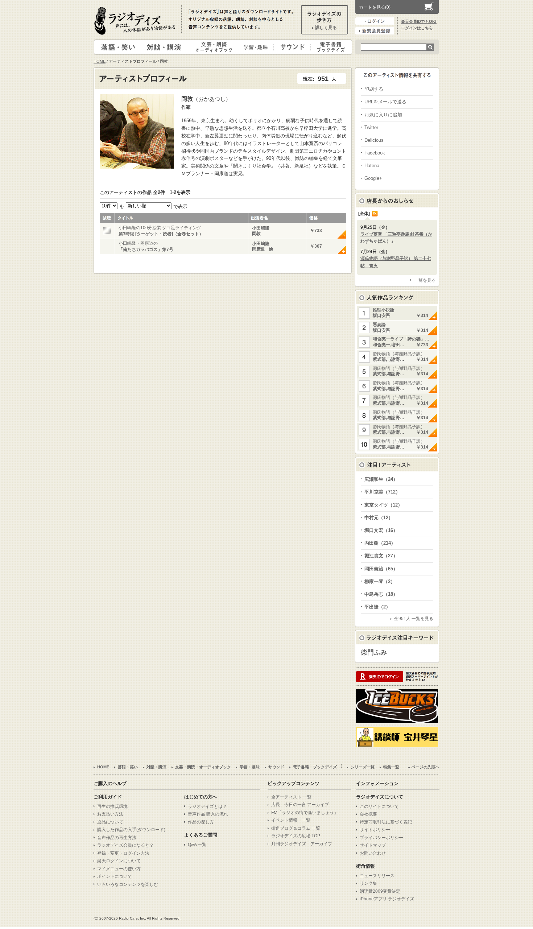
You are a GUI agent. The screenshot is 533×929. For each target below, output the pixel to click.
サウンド (290, 47)
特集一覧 (391, 767)
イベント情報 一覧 (290, 820)
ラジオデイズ (136, 20)
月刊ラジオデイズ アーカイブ (301, 843)
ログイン (374, 21)
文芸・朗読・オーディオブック (216, 47)
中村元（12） (378, 517)
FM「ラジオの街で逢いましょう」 (304, 812)
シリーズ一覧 (363, 767)
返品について (110, 822)
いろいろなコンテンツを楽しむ (127, 884)
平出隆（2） (377, 607)
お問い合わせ (373, 853)
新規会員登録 (374, 30)
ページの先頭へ (425, 767)
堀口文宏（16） (381, 530)
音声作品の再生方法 (116, 837)
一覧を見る (425, 280)
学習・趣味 (256, 47)
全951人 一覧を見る (413, 618)
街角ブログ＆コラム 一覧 (295, 828)
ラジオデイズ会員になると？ (125, 845)
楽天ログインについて (119, 860)
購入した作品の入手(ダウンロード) (131, 829)
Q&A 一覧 (197, 844)
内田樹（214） (380, 543)
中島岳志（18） (381, 594)
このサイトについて (379, 806)
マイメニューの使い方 (119, 868)
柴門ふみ (374, 652)
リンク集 (368, 883)
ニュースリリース (377, 875)
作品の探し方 (201, 822)
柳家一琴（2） (379, 581)
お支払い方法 (110, 814)
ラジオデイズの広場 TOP (295, 835)
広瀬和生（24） (381, 479)
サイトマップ (373, 845)
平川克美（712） (382, 492)
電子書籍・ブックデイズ (330, 47)
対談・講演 (165, 47)
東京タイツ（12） (383, 505)
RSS (375, 213)
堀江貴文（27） (381, 555)
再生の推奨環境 (112, 806)
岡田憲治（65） (381, 568)
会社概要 (368, 814)
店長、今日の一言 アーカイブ (300, 804)
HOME (100, 61)
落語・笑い (117, 47)
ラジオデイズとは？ (207, 806)
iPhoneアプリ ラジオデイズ (387, 898)
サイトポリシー (375, 829)
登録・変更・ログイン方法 (123, 853)
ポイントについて (114, 876)
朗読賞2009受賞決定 (380, 891)
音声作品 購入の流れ (208, 814)
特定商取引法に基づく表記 (386, 822)
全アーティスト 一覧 (291, 797)
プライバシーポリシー (381, 837)
